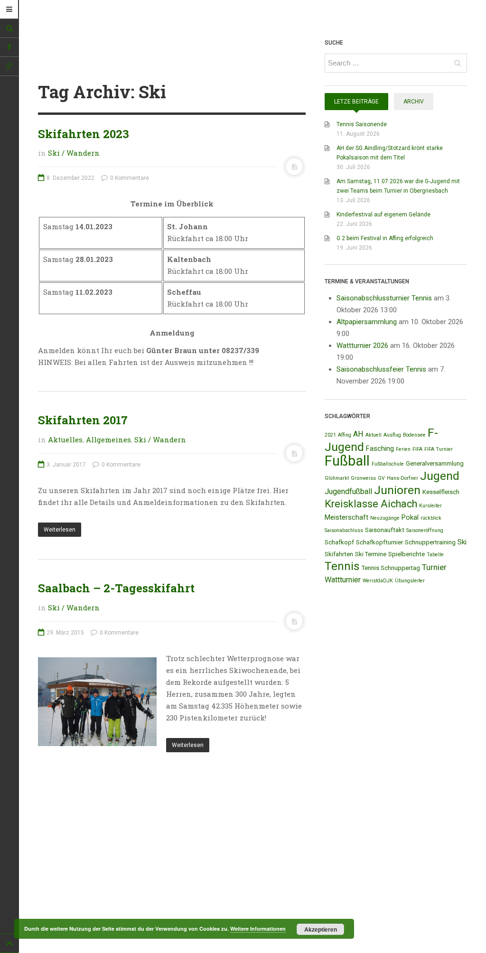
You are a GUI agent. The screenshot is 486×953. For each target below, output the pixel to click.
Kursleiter (430, 506)
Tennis (342, 566)
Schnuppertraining (430, 542)
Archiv (413, 101)
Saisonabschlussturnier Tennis (384, 298)
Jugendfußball (348, 491)
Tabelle (435, 554)
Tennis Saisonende (361, 124)
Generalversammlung (435, 463)
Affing (344, 435)
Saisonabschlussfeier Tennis (381, 369)
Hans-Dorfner (402, 478)
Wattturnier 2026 (362, 345)
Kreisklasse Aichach (371, 504)
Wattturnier (343, 579)
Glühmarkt (337, 478)
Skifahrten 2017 (83, 420)
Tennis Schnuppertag (391, 567)
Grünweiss (363, 478)
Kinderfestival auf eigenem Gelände (383, 214)
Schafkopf (339, 542)
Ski (462, 542)
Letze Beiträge (356, 101)
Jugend (439, 476)
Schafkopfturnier (379, 542)
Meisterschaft (346, 517)
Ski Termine (370, 554)
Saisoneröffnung (424, 530)
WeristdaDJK (378, 581)
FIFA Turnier (438, 449)
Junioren (397, 490)
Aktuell (373, 435)
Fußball (347, 461)
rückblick (431, 518)
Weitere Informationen (258, 928)
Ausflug (392, 435)
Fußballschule (388, 464)
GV (381, 478)
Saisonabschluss (344, 530)
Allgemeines (108, 439)
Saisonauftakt (384, 529)
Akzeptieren (320, 929)
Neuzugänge (385, 518)
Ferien (403, 449)
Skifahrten (339, 554)
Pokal (410, 517)
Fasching (380, 448)
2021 (330, 435)
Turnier (434, 567)
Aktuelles (65, 439)
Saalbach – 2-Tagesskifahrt (116, 588)
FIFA (417, 449)
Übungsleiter (410, 581)
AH (358, 434)
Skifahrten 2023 (83, 133)
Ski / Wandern (74, 153)
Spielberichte (406, 554)
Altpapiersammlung (366, 322)
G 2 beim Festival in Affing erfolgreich (384, 238)
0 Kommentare (129, 178)
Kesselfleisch (440, 491)
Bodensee (414, 435)
